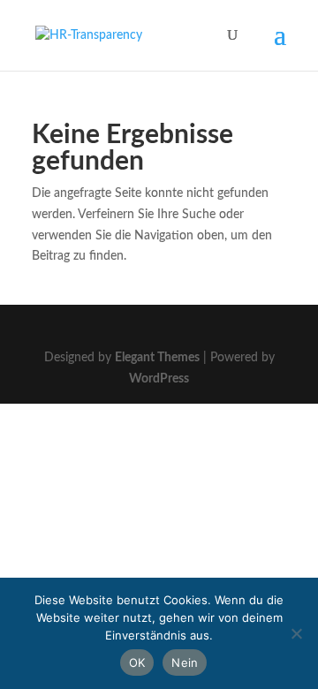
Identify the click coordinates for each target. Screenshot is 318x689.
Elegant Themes (157, 358)
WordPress (159, 379)
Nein (184, 662)
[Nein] (296, 633)
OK (137, 662)
